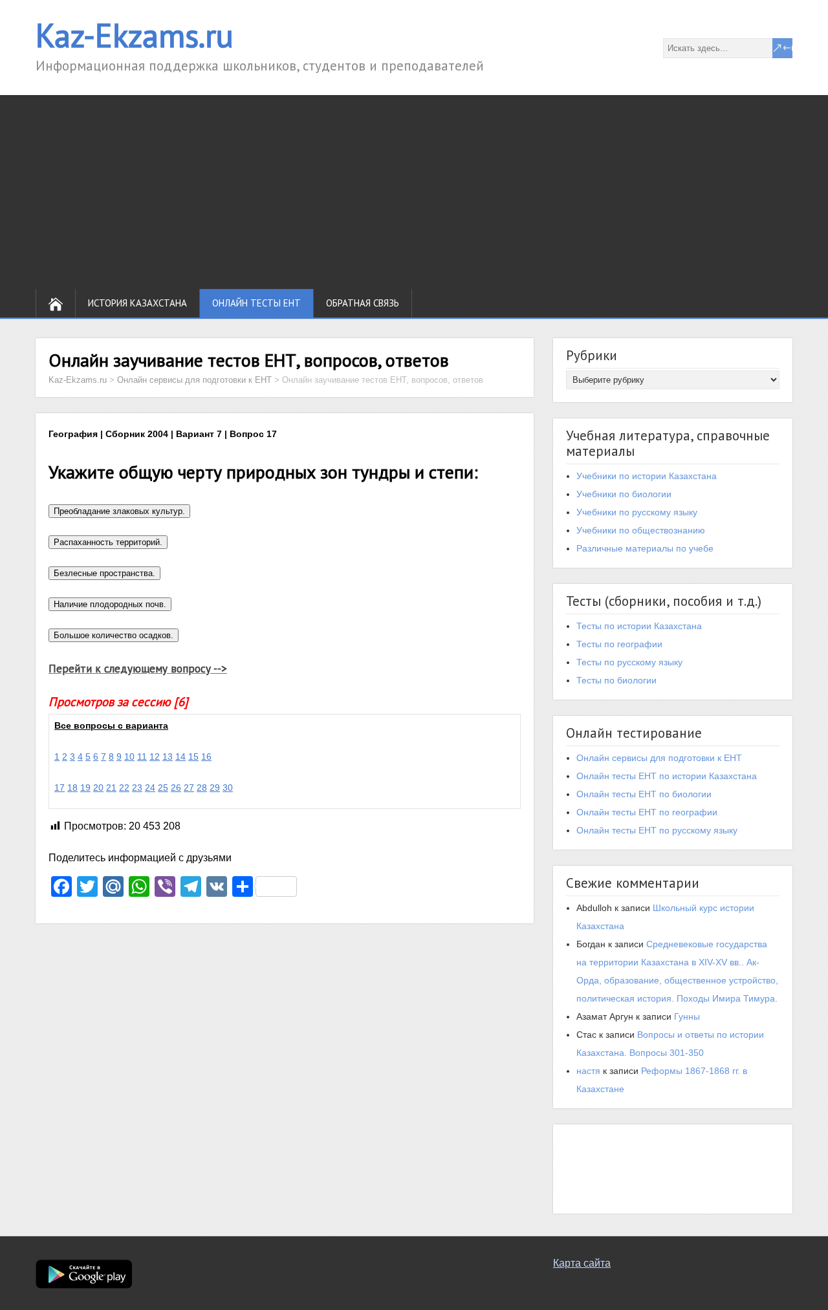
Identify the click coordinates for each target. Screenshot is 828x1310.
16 (206, 756)
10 (129, 756)
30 (228, 787)
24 (150, 787)
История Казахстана (137, 303)
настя (588, 1071)
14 (180, 756)
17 (59, 787)
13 (167, 756)
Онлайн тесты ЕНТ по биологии (644, 794)
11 (142, 756)
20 (98, 787)
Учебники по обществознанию (640, 530)
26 (176, 787)
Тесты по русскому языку (629, 662)
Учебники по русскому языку (636, 512)
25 (163, 787)
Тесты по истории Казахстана (639, 626)
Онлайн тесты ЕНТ (256, 303)
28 (202, 787)
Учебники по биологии (623, 494)
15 (193, 756)
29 (215, 787)
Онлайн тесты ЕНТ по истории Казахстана (666, 776)
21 (111, 787)
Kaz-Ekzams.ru (135, 35)
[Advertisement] (414, 192)
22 (124, 787)
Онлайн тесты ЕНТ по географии (646, 812)
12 (154, 756)
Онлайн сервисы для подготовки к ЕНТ (659, 758)
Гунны (687, 1016)
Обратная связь (362, 303)
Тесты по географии (619, 644)
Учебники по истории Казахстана (646, 476)
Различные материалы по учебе (645, 548)
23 (137, 787)
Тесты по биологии (616, 680)
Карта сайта (582, 1263)
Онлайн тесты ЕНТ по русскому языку (656, 830)
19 (85, 787)
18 (72, 787)
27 (189, 787)
